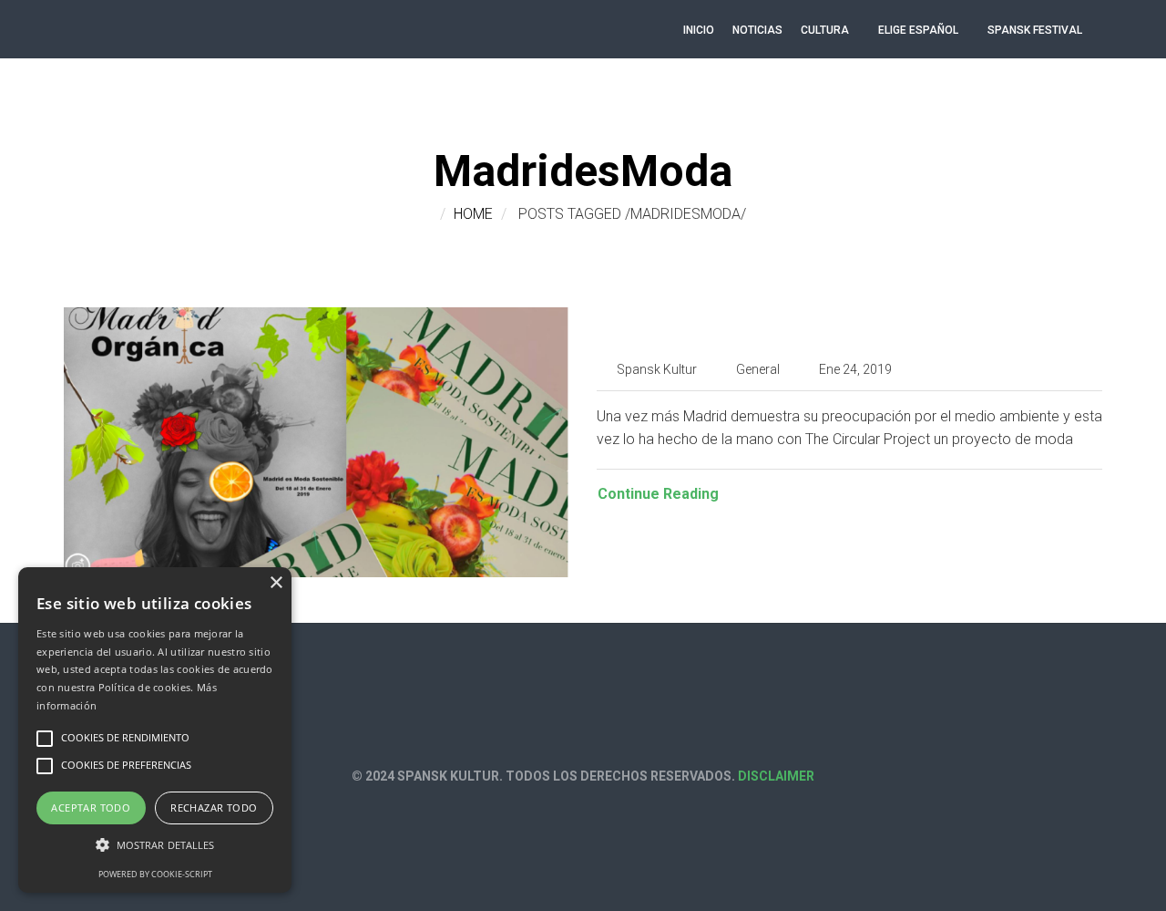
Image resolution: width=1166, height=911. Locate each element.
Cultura (825, 30)
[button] (154, 844)
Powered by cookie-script (155, 874)
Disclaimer (776, 776)
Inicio (698, 30)
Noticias (757, 30)
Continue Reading (658, 493)
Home (473, 214)
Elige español (918, 30)
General (758, 369)
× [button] (275, 583)
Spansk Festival (1034, 30)
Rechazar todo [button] (213, 807)
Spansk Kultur (657, 369)
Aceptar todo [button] (90, 807)
